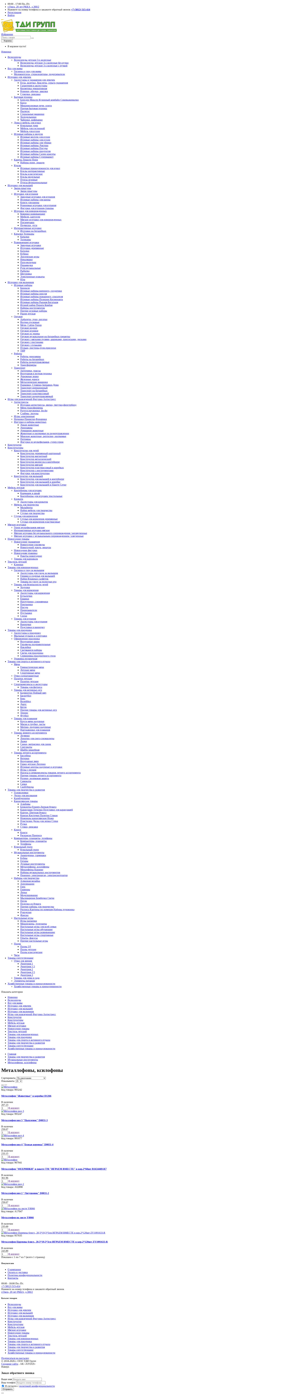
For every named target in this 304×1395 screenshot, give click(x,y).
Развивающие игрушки (26, 242)
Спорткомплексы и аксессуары (31, 684)
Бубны (23, 858)
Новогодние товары (18, 539)
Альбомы (25, 804)
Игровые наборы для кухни (35, 139)
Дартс (23, 704)
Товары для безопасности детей (31, 584)
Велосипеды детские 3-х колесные (32, 60)
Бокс (22, 698)
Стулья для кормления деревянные (39, 519)
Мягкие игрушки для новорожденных (40, 219)
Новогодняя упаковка (25, 553)
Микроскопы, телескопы (33, 923)
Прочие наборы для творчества (37, 906)
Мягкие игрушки (17, 524)
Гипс (22, 886)
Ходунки (25, 587)
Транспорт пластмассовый (34, 393)
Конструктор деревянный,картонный (40, 453)
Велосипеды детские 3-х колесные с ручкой (43, 65)
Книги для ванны (29, 202)
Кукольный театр (23, 846)
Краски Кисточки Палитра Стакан (39, 815)
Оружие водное (28, 328)
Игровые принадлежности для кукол (40, 168)
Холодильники (28, 117)
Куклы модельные (30, 176)
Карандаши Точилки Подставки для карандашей (46, 809)
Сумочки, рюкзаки (30, 94)
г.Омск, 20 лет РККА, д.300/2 (23, 6)
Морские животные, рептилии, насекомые (43, 436)
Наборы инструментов (32, 308)
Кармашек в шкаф (30, 493)
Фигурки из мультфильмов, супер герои (41, 442)
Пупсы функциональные (33, 182)
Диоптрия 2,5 (27, 972)
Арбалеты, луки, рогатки (33, 319)
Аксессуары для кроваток (34, 501)
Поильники (26, 604)
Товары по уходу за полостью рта (38, 581)
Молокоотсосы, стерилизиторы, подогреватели (39, 74)
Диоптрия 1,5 (27, 966)
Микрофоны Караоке (31, 869)
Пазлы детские (28, 949)
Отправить (8, 1389)
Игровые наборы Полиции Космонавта (41, 299)
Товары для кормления (26, 590)
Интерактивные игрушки (27, 228)
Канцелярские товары (26, 801)
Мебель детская (16, 487)
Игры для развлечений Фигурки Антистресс (32, 399)
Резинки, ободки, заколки (34, 91)
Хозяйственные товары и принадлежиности (31, 983)
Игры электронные (24, 416)
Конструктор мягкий (31, 464)
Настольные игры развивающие (37, 932)
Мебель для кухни (30, 131)
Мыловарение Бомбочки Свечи (37, 898)
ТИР (22, 350)
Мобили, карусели (30, 216)
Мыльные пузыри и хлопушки (30, 635)
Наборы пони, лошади (32, 162)
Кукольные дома (29, 125)
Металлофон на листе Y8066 (17, 1217)
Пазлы (17, 943)
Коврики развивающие (32, 214)
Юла (22, 279)
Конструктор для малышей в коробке (40, 482)
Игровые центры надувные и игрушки (41, 767)
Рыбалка (24, 271)
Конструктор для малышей (28, 476)
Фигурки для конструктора (35, 473)
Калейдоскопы (22, 798)
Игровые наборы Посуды (34, 148)
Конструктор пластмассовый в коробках (42, 467)
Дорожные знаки (29, 376)
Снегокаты (26, 747)
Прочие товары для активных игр (38, 710)
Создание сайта (9, 1364)
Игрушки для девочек (19, 77)
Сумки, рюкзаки (29, 826)
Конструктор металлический (35, 459)
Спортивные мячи (30, 673)
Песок (23, 901)
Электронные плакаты (32, 276)
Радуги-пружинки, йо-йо (33, 410)
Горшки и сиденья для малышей (37, 576)
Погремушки (27, 222)
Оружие (18, 316)
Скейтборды (27, 787)
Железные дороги (29, 379)
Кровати (18, 499)
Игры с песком (28, 769)
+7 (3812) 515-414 (10, 1286)
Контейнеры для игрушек (28, 490)
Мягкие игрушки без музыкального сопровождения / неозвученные (50, 533)
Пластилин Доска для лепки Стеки (39, 821)
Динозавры (26, 427)
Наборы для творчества (26, 878)
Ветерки (24, 758)
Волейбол (25, 701)
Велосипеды (14, 57)
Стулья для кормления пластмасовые (40, 521)
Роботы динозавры (30, 356)
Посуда (24, 607)
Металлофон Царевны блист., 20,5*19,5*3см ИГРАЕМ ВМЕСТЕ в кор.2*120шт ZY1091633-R (54, 1241)
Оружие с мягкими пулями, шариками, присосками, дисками (53, 339)
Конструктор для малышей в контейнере (42, 479)
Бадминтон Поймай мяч (33, 692)
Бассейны (25, 755)
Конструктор (15, 444)
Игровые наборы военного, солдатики (41, 291)
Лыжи (23, 741)
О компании (14, 1269)
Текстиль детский (17, 561)
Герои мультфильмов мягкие (29, 527)
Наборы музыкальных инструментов (40, 872)
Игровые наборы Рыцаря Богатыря (39, 302)
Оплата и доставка (18, 1272)
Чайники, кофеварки (31, 119)
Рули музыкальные (30, 268)
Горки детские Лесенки (33, 764)
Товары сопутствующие (20, 958)
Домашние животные (32, 430)
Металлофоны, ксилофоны (34, 866)
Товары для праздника (20, 630)
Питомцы (25, 439)
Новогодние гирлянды (32, 544)
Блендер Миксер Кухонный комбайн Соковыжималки (49, 100)
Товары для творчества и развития (26, 789)
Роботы (18, 353)
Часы (16, 955)
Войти (11, 15)
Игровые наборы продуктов (35, 151)
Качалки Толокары (24, 233)
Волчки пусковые (29, 322)
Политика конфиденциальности (25, 1275)
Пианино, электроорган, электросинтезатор (44, 875)
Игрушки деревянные (32, 248)
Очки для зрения (23, 960)
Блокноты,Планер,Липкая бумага (38, 807)
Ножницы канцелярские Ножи (37, 818)
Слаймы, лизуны (29, 413)
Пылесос (25, 111)
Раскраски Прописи (31, 835)
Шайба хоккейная (29, 749)
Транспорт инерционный (34, 387)
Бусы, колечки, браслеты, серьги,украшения (44, 82)
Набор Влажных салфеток (34, 578)
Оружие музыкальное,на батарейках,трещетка (45, 336)
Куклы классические (31, 174)
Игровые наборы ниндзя (33, 293)
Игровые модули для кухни (35, 137)
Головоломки (21, 792)
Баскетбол (25, 695)
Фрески (24, 915)
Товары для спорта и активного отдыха (29, 661)
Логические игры (29, 256)
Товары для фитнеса (31, 687)
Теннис (24, 712)
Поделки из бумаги (30, 903)
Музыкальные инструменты (29, 852)
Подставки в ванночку (32, 627)
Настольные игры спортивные (36, 935)
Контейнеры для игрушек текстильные (41, 496)
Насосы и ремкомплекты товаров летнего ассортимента (50, 772)
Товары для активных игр (28, 690)
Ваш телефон (8, 1382)
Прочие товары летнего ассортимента (40, 775)
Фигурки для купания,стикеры (37, 208)
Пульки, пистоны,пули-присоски (38, 348)
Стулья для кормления (26, 516)
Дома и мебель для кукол (27, 122)
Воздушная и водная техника (36, 373)
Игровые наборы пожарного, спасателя (41, 296)
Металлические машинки (34, 382)
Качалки (24, 236)
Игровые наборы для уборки (35, 142)
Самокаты (25, 781)
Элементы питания (24, 980)
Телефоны (25, 844)
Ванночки (25, 624)
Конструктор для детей (26, 450)
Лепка (23, 892)
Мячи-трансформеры (31, 407)
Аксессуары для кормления (35, 593)
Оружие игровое (29, 330)
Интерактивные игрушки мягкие (32, 530)
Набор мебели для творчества (36, 510)
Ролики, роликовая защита (34, 778)
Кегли (23, 707)
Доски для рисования (25, 795)
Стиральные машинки (32, 114)
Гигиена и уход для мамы (27, 71)
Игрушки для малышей (20, 185)
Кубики (24, 253)
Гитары (24, 861)
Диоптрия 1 (26, 963)
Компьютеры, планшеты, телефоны (33, 838)
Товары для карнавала (26, 558)
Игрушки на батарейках (33, 231)
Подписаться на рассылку (15, 1358)
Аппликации (27, 883)
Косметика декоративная (33, 88)
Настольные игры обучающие (36, 929)
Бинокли (25, 288)
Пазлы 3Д (25, 946)
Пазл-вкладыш (28, 262)
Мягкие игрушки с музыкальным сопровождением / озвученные (49, 536)
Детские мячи (27, 670)
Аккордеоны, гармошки (33, 855)
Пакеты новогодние (31, 556)
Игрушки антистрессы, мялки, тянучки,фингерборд (48, 405)
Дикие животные (29, 425)
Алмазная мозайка (30, 881)
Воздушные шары (30, 641)
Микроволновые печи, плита (36, 105)
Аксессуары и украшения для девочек (34, 80)
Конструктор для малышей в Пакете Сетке (43, 484)
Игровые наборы (23, 285)
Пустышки (26, 613)
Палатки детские (23, 678)
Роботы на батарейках (32, 359)
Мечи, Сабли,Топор (31, 325)
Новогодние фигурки (25, 550)
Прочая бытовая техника (33, 108)
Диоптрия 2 (26, 969)
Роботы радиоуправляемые (34, 362)
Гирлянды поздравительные (35, 644)
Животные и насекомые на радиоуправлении (44, 433)
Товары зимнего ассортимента (30, 732)
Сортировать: (8, 1078)
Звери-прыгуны (22, 188)
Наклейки (25, 647)
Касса (23, 102)
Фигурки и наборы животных (30, 422)
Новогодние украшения (27, 541)
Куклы (17, 165)
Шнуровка (26, 273)
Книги (17, 829)
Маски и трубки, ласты (32, 724)
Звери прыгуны (28, 191)
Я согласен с (29, 1386)
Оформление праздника (27, 638)
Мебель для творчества (26, 504)
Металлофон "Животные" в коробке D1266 (26, 1096)
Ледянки (25, 735)
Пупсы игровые (29, 179)
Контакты (13, 1278)
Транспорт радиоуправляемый (36, 396)
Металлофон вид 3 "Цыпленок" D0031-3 (24, 1120)
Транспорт (19, 367)
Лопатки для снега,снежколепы (37, 738)
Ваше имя (6, 1379)
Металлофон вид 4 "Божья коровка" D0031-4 (27, 1144)
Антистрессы (21, 402)
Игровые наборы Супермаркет (37, 157)
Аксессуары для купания (33, 621)
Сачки (23, 784)
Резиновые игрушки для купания (38, 205)
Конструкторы (15, 447)
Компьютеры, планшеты (33, 841)
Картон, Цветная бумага (33, 812)
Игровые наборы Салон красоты (38, 154)
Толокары (25, 239)
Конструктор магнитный (33, 456)
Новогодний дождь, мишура (35, 547)
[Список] (2, 1084)
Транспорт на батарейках (34, 390)
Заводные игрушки (30, 245)
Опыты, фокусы (29, 938)
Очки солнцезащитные (26, 675)
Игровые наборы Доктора (34, 145)
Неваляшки (26, 259)
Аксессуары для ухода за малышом (39, 573)
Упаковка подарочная (25, 658)
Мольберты (26, 507)
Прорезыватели (28, 610)
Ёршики (24, 598)
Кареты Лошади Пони (26, 159)
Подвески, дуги (28, 225)
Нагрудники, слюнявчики (34, 601)
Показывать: (8, 1081)
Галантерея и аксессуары (33, 85)
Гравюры (25, 889)
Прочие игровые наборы (33, 310)
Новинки (6, 51)
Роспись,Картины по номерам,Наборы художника (47, 909)
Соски (23, 616)
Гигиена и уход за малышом (29, 570)
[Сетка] (5, 1084)
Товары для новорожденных (23, 567)
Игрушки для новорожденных (30, 211)
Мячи (17, 664)
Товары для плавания (25, 718)
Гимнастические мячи (32, 667)
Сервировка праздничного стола (38, 655)
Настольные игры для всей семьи (38, 926)
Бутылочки (26, 596)
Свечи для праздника (31, 653)
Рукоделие (26, 912)
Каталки (24, 251)
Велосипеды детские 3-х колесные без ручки (44, 62)
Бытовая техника (23, 97)
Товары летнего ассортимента (30, 752)
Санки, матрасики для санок (35, 744)
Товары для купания (25, 618)
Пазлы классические (31, 952)
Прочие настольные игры (34, 941)
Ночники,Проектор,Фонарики (30, 419)
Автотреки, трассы (30, 370)
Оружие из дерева (30, 333)
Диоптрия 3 (26, 975)
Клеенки (18, 564)
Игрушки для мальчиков (21, 282)
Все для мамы (15, 68)
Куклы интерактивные (32, 171)
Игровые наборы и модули (28, 134)
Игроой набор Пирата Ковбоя (36, 305)
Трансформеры (28, 365)
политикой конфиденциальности (37, 1386)
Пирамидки (26, 265)
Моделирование (29, 895)
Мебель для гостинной (32, 128)
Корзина (7, 41)
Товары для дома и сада (26, 978)
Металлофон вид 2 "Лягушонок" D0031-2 (25, 1193)
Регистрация (14, 12)
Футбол (24, 715)
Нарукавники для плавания (35, 730)
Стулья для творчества (32, 513)
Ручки (23, 824)
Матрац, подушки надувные (35, 727)
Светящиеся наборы (31, 650)
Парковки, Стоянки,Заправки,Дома (39, 385)
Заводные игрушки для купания (37, 196)
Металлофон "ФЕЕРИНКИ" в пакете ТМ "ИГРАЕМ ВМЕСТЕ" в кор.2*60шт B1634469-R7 (54, 1169)
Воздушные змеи (29, 761)
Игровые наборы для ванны (35, 199)
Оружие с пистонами (31, 342)
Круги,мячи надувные (32, 721)
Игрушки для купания (26, 194)
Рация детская (27, 313)
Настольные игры (23, 918)
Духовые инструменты (32, 864)
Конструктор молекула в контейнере (40, 462)
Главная (12, 1054)
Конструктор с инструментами (37, 470)
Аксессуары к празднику (27, 633)
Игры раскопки (28, 921)
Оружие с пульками (31, 345)
